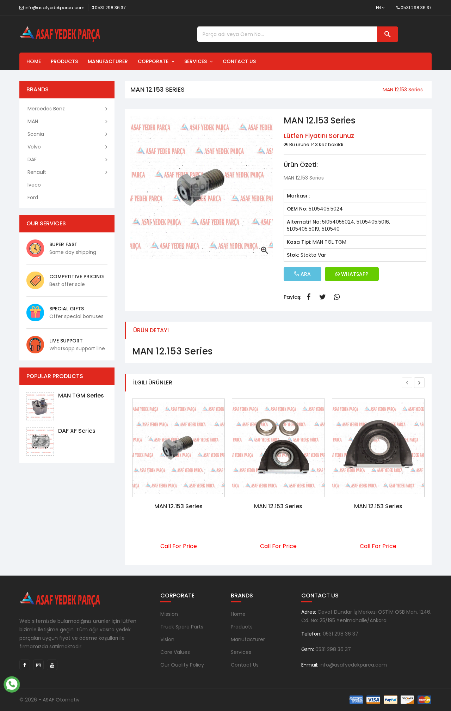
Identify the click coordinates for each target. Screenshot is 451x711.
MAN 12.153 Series (178, 506)
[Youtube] (52, 665)
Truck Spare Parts (181, 626)
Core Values (175, 652)
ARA (305, 274)
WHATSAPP (354, 274)
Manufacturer (108, 61)
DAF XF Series (76, 431)
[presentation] (407, 382)
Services (197, 61)
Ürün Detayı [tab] (151, 330)
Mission (169, 614)
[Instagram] (38, 665)
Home (33, 61)
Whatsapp (336, 297)
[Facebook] (24, 665)
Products (64, 61)
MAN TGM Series (81, 395)
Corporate (154, 61)
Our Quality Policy (182, 664)
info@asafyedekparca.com (55, 8)
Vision (167, 639)
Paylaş (308, 297)
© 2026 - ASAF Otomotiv (49, 699)
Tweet (322, 297)
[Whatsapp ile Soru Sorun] (11, 683)
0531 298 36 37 (110, 8)
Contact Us (239, 61)
